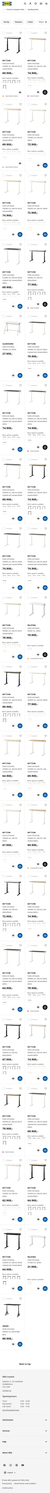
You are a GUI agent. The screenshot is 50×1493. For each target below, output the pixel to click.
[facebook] (4, 1465)
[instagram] (10, 1465)
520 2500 (6, 1387)
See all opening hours (10, 1410)
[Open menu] (46, 3)
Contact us (6, 1390)
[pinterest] (17, 1465)
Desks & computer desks (15, 9)
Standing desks (33, 9)
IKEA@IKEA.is (7, 1384)
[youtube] (23, 1465)
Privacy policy (7, 1483)
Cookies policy (7, 1488)
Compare (9, 33)
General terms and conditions (25, 1483)
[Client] (30, 3)
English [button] (10, 1473)
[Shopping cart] (41, 3)
